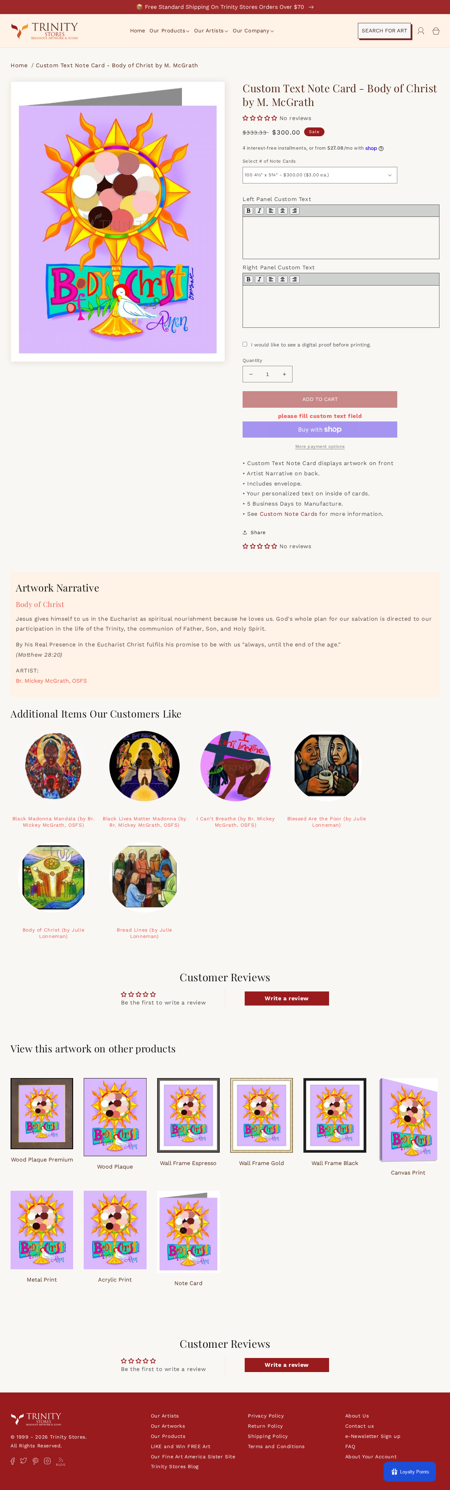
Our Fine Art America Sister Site (193, 1456)
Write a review (286, 998)
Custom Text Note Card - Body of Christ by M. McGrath (117, 65)
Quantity (252, 360)
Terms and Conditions (276, 1446)
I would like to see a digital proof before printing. (311, 345)
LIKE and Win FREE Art (181, 1446)
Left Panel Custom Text (277, 199)
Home (20, 65)
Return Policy (265, 1426)
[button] (170, 31)
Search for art (384, 30)
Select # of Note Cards (269, 161)
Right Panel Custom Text (279, 267)
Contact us (359, 1426)
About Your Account (371, 1456)
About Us (357, 1416)
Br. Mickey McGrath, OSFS (51, 680)
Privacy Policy (266, 1416)
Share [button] (258, 532)
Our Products (168, 1436)
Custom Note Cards (288, 514)
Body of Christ (40, 604)
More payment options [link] (320, 446)
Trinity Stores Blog (175, 1466)
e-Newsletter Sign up (373, 1436)
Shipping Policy (268, 1436)
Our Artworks (168, 1426)
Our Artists (165, 1416)
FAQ (350, 1446)
